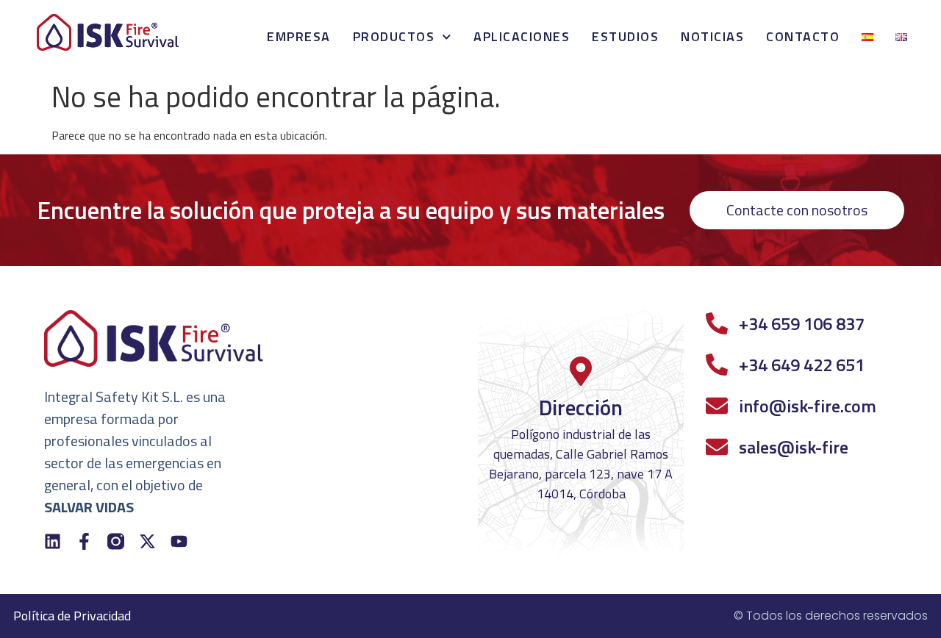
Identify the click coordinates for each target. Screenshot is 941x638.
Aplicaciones (521, 36)
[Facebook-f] (84, 541)
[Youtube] (179, 541)
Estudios (625, 36)
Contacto (803, 36)
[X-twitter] (147, 541)
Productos (394, 36)
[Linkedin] (52, 541)
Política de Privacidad (72, 616)
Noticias (712, 36)
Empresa (299, 36)
